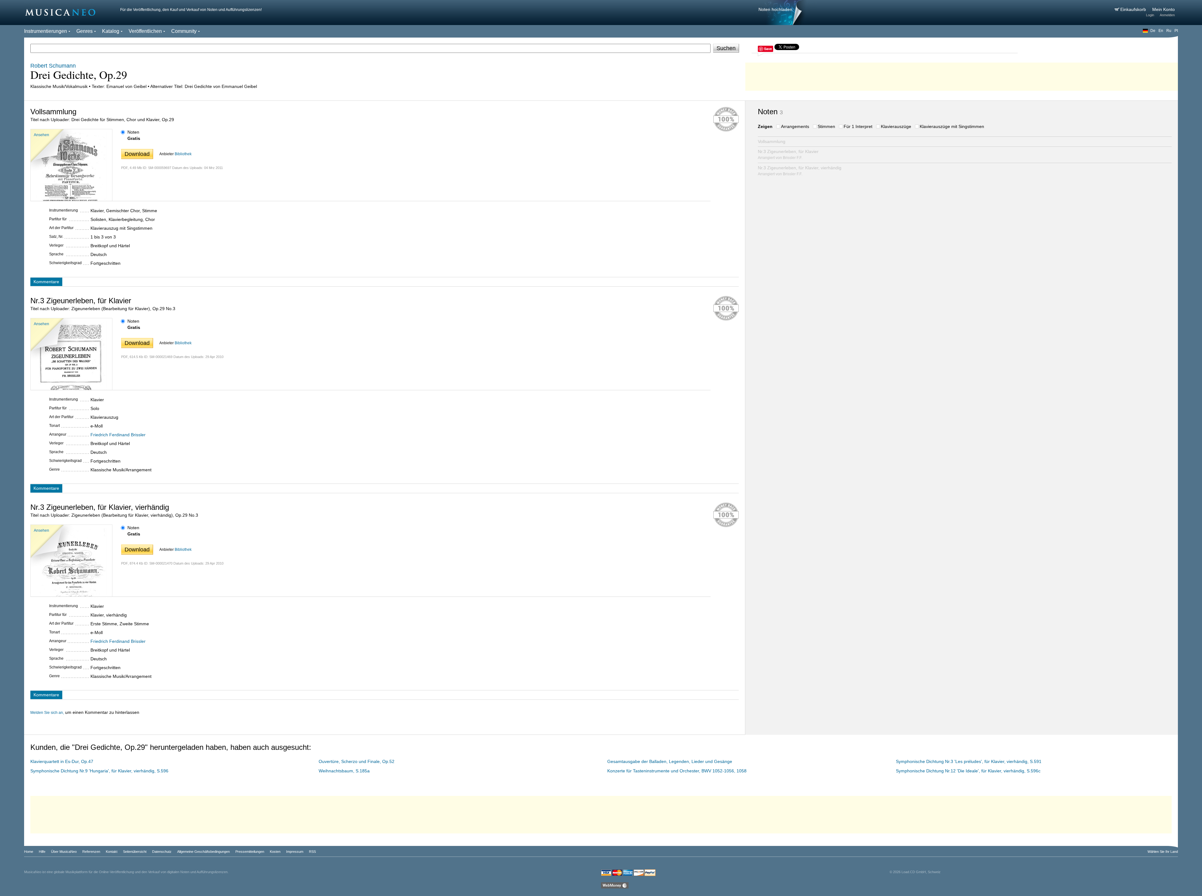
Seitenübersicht (134, 851)
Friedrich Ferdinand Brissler (118, 434)
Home (28, 851)
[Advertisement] (961, 75)
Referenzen (91, 851)
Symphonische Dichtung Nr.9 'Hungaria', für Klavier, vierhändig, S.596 (99, 770)
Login (1150, 15)
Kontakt (111, 851)
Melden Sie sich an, (47, 712)
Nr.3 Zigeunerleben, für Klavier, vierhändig (799, 170)
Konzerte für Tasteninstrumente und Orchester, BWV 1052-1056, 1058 (677, 770)
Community (184, 31)
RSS (312, 851)
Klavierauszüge (896, 126)
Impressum (294, 851)
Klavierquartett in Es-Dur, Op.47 (61, 761)
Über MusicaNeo (64, 851)
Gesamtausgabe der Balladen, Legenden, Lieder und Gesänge (669, 761)
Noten (133, 132)
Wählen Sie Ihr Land (1163, 851)
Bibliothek (183, 154)
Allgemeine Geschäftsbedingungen (203, 851)
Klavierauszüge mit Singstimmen (952, 126)
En (1160, 30)
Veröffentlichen (145, 31)
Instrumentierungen (45, 31)
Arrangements (795, 126)
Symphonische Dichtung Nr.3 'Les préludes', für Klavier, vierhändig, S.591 (968, 761)
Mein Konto (1163, 9)
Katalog (110, 31)
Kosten (275, 851)
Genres (84, 31)
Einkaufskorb (1133, 9)
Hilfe (42, 851)
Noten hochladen (775, 9)
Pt (1176, 30)
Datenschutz (162, 851)
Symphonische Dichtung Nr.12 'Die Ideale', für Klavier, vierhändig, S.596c (968, 770)
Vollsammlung (771, 141)
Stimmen (826, 126)
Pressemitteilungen (249, 851)
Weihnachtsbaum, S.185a (344, 770)
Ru (1168, 30)
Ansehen (41, 135)
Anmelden (1167, 15)
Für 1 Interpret (858, 126)
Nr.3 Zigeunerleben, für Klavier (788, 154)
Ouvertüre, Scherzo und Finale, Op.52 (356, 761)
